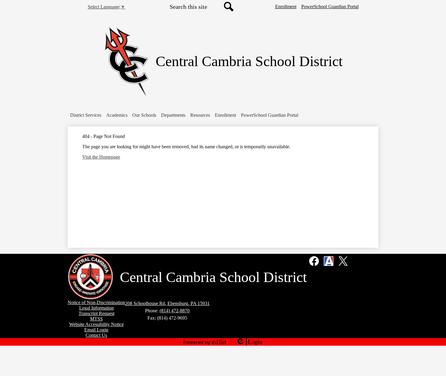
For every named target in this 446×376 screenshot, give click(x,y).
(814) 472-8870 (175, 310)
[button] (86, 115)
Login (249, 342)
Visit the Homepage (101, 156)
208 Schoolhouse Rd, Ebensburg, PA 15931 (167, 303)
